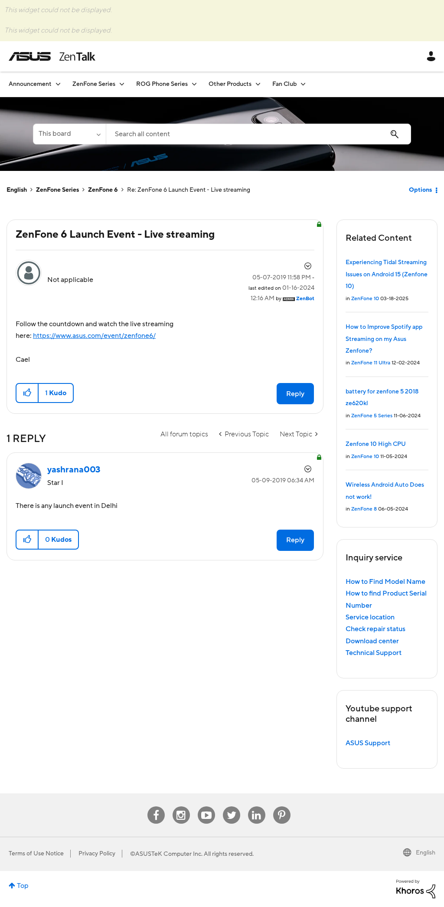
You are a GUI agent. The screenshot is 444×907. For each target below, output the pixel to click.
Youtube (206, 806)
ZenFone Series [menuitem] (93, 84)
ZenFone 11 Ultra (370, 363)
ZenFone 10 (365, 298)
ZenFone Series (57, 190)
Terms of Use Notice (36, 854)
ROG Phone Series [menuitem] (162, 84)
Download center (372, 641)
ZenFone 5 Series (371, 416)
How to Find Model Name (385, 581)
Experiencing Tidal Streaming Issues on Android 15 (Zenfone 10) (387, 274)
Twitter (231, 806)
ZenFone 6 (103, 190)
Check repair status (375, 629)
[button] (27, 393)
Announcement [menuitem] (30, 84)
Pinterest (282, 806)
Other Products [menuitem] (230, 84)
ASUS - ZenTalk (52, 56)
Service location (370, 617)
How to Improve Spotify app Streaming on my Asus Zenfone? (384, 339)
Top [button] (23, 885)
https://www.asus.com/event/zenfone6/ (94, 335)
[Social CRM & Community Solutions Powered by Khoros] (415, 888)
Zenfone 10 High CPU (376, 444)
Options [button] (420, 190)
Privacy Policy (96, 854)
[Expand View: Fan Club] (303, 84)
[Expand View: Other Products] (258, 84)
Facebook (156, 806)
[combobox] (258, 134)
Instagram (181, 806)
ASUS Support (368, 743)
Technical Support (374, 652)
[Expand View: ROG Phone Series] (194, 84)
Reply (295, 394)
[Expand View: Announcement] (58, 84)
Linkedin (256, 806)
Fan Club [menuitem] (284, 84)
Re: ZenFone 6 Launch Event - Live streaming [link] (188, 190)
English (17, 190)
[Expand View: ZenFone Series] (122, 84)
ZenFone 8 (364, 509)
